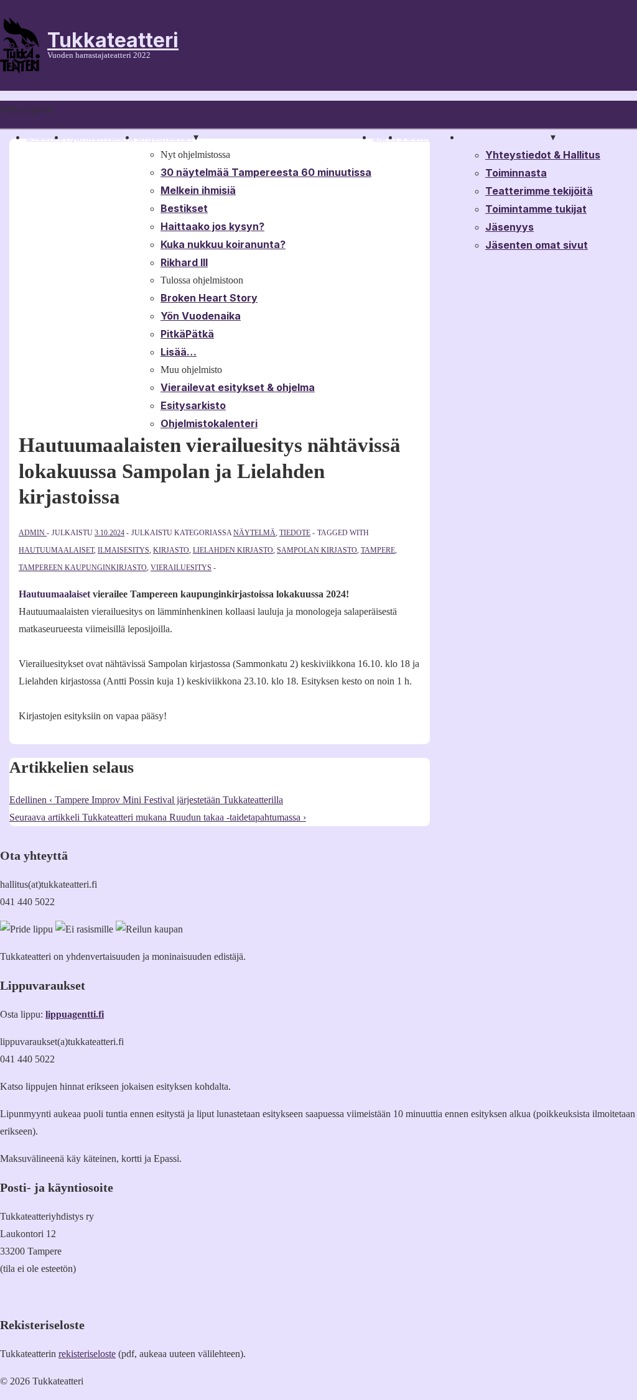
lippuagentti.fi (74, 1014)
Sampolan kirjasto (317, 550)
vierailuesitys (181, 567)
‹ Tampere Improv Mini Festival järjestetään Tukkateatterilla (146, 799)
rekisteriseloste (87, 1353)
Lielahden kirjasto (233, 550)
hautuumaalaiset (56, 550)
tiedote (294, 532)
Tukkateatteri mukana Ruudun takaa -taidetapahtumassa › (157, 817)
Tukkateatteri (113, 40)
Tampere (378, 550)
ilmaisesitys (123, 550)
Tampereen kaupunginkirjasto (83, 567)
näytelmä (254, 532)
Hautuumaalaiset (56, 594)
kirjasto (171, 550)
